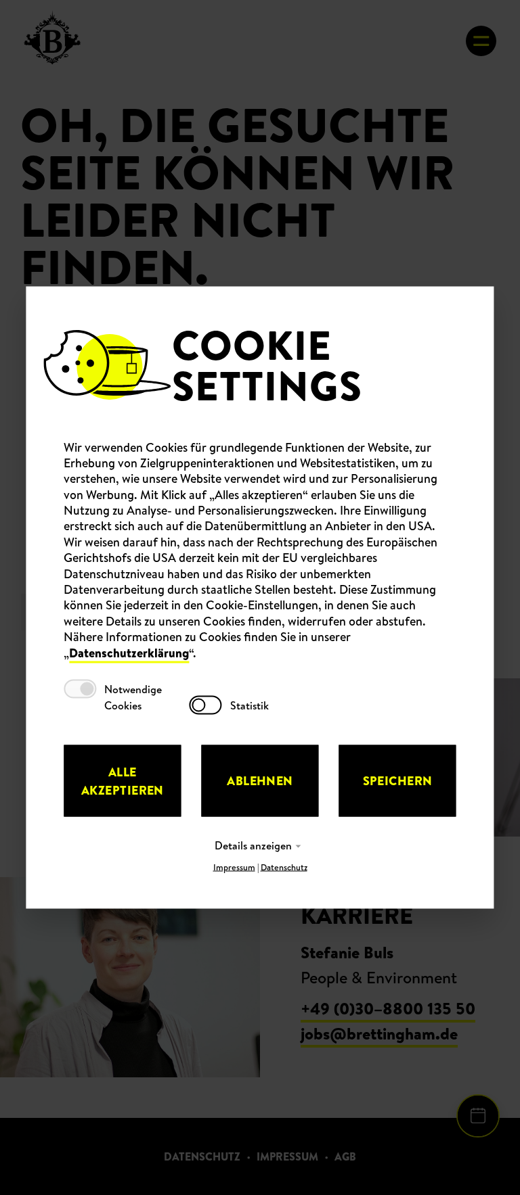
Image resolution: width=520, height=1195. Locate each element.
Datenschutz (284, 866)
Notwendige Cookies (133, 696)
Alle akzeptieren (122, 780)
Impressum (234, 866)
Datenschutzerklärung (129, 652)
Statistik (249, 704)
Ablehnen (260, 780)
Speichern (398, 780)
